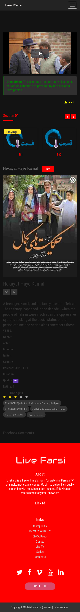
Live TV (40, 546)
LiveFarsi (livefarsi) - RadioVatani (50, 607)
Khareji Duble (40, 526)
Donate (40, 541)
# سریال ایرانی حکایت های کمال (48, 408)
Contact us (40, 586)
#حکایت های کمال (14, 414)
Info (48, 169)
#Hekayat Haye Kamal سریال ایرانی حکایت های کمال (32, 403)
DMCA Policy (40, 536)
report (70, 102)
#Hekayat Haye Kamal (16, 408)
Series (40, 551)
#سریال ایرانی (36, 414)
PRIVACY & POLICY (40, 531)
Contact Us (40, 557)
